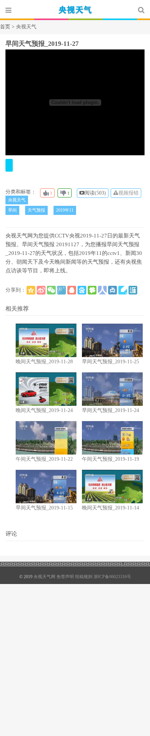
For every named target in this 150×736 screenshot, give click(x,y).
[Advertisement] (75, 659)
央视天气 (16, 200)
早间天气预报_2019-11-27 (42, 43)
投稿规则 (83, 576)
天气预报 (36, 210)
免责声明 (65, 576)
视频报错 (128, 193)
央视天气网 (75, 9)
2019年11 (65, 210)
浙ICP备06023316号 (112, 576)
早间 (12, 210)
